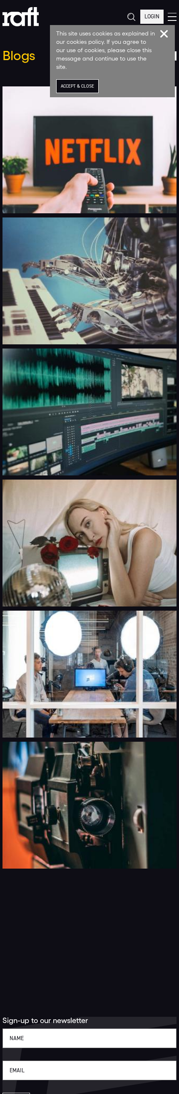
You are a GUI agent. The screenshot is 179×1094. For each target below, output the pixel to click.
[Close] (164, 34)
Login (151, 16)
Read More (23, 202)
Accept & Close (77, 86)
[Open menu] (172, 17)
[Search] (131, 17)
